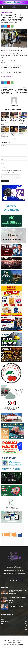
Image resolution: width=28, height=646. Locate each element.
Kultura (2, 117)
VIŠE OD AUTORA (19, 109)
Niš (5, 9)
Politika (2, 627)
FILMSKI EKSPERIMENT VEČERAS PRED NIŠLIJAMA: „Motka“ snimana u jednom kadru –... (18, 592)
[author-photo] (14, 100)
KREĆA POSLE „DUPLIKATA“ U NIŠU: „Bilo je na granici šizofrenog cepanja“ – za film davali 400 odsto (14, 120)
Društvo (20, 117)
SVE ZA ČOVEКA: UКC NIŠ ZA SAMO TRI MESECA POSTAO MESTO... (17, 605)
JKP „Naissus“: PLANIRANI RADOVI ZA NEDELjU (22, 134)
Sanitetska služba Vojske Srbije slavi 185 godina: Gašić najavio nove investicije (21, 91)
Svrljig (23, 637)
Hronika (2, 630)
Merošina (13, 637)
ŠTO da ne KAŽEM (11, 642)
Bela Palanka (4, 638)
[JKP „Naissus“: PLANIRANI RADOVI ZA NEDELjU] (23, 129)
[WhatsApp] (12, 26)
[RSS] (14, 581)
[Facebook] (2, 26)
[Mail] (11, 581)
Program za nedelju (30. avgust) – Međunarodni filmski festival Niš (14, 134)
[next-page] (15, 139)
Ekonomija (24, 638)
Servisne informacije (7, 12)
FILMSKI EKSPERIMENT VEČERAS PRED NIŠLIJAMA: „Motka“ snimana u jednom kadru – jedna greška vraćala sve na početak (5, 121)
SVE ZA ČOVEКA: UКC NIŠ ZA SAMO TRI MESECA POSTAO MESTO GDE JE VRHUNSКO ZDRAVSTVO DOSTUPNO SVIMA (23, 121)
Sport (2, 623)
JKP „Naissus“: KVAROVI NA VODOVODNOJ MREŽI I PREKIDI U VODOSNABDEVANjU (7, 91)
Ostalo (10, 638)
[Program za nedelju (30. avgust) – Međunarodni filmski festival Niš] (14, 129)
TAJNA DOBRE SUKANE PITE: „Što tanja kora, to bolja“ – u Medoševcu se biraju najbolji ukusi (5, 135)
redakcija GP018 (5, 22)
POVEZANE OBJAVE (9, 109)
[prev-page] (13, 139)
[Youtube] (20, 581)
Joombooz (21, 644)
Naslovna (2, 9)
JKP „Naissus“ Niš (8, 50)
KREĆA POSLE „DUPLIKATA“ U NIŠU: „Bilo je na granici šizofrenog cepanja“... (17, 599)
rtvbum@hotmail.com (17, 578)
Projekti (18, 642)
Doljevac (18, 637)
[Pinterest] (8, 26)
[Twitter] (5, 26)
